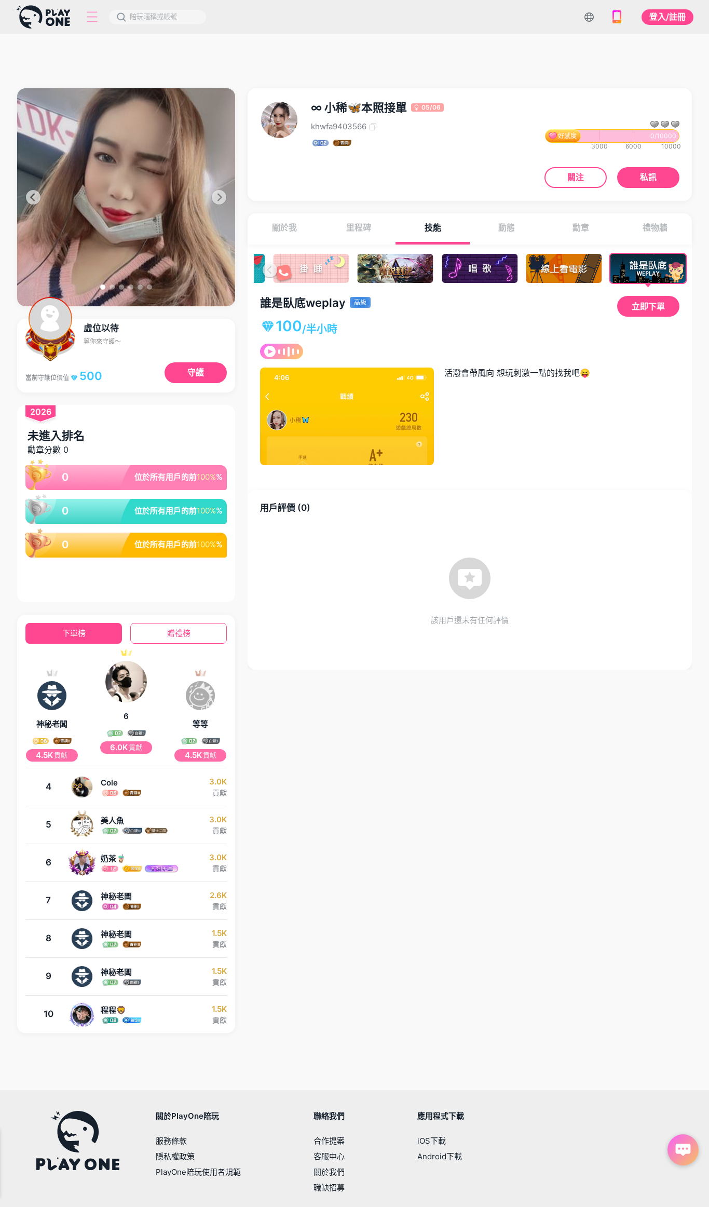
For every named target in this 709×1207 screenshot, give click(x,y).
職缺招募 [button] (329, 1187)
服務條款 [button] (171, 1141)
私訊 (648, 177)
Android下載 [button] (439, 1156)
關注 (575, 177)
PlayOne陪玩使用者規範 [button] (198, 1172)
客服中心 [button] (329, 1156)
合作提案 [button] (329, 1141)
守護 (195, 372)
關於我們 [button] (329, 1172)
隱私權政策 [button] (175, 1156)
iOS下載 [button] (431, 1141)
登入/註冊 (667, 16)
